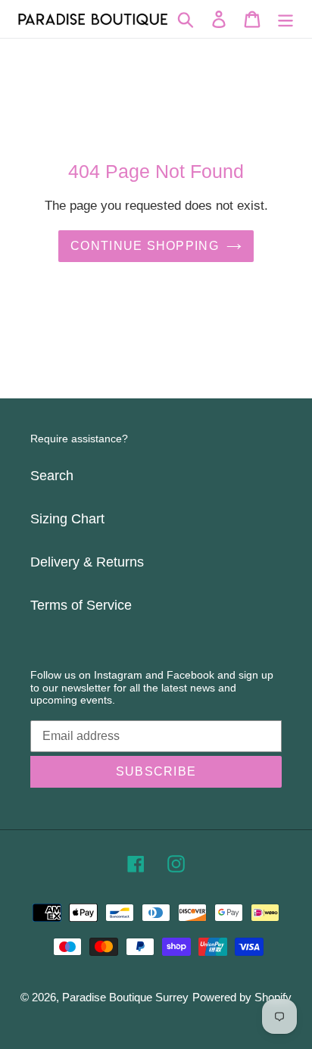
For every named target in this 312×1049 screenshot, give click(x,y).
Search (51, 475)
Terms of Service (81, 605)
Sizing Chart (67, 518)
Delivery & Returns (87, 562)
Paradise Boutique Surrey (125, 997)
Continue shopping (144, 245)
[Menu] (285, 19)
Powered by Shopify (242, 997)
